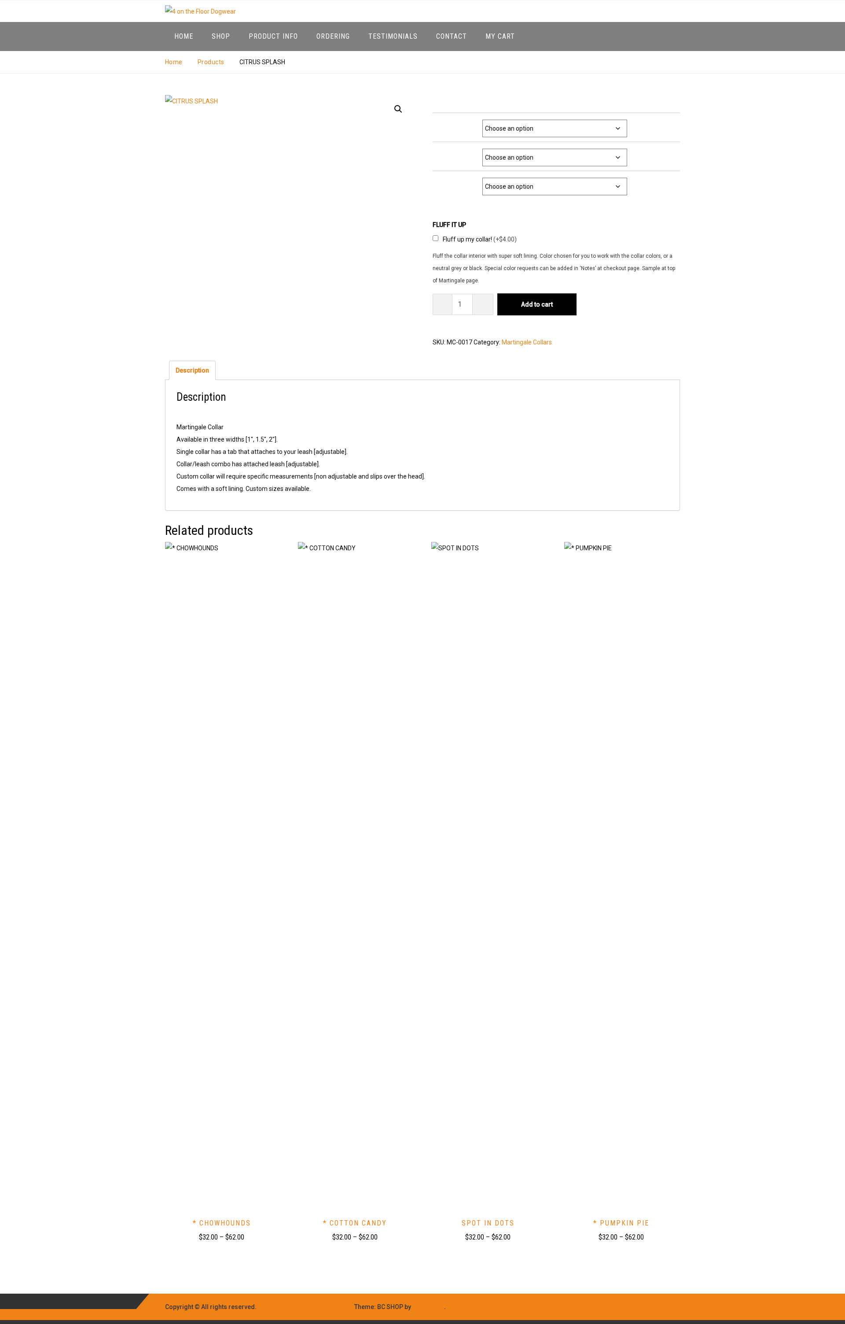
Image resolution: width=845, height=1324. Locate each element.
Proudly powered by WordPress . (305, 1306)
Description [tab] (192, 370)
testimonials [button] (393, 36)
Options (465, 182)
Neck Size (462, 153)
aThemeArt (428, 1306)
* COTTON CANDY (355, 1223)
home (183, 36)
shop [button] (221, 36)
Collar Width (460, 124)
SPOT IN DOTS (488, 1223)
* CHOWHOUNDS (222, 1223)
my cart (500, 36)
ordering (333, 36)
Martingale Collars (527, 342)
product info (273, 36)
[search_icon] (671, 36)
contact (451, 36)
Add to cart (537, 304)
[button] (398, 109)
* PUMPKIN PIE (621, 1223)
